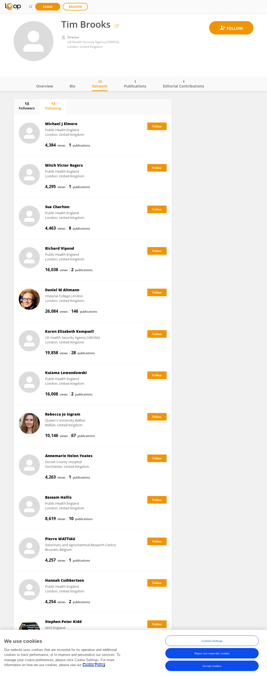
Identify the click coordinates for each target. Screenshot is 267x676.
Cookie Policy (94, 665)
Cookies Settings (212, 640)
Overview (44, 86)
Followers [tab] (27, 105)
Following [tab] (53, 105)
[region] (133, 653)
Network (99, 84)
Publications (135, 84)
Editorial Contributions (183, 84)
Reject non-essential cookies (212, 653)
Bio (72, 86)
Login (47, 7)
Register (75, 7)
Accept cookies (212, 666)
